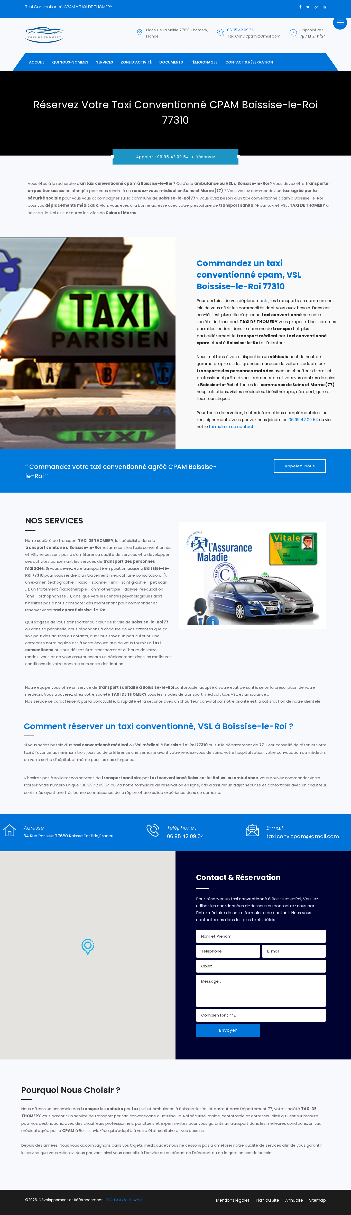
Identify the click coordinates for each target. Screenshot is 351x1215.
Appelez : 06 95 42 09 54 (162, 156)
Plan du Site (267, 1200)
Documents (171, 62)
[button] (87, 947)
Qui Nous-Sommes (70, 62)
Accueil (36, 62)
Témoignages (204, 62)
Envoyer (228, 1030)
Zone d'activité (136, 62)
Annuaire (294, 1200)
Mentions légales (233, 1200)
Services (104, 62)
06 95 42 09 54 (240, 30)
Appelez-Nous (300, 466)
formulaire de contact (231, 427)
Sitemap (317, 1200)
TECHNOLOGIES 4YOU (125, 1199)
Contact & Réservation (249, 62)
